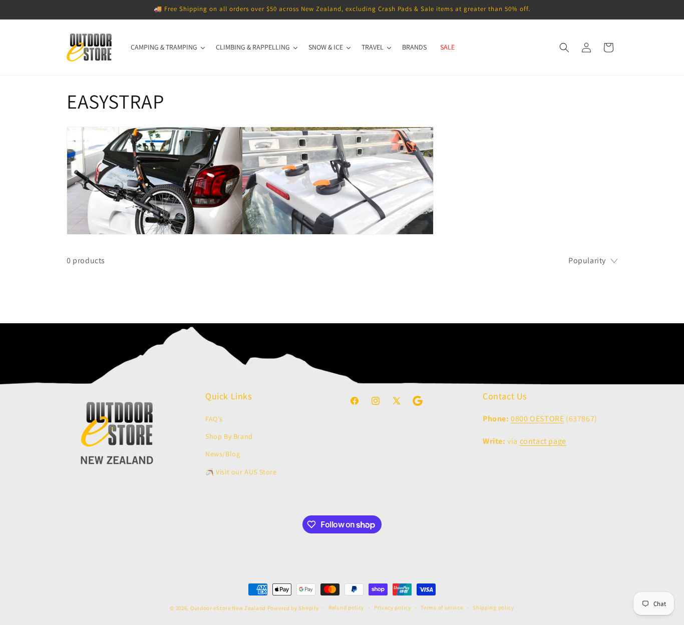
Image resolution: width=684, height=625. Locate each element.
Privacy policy (392, 607)
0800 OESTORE (537, 418)
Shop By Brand (229, 436)
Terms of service (442, 607)
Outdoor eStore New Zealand (228, 607)
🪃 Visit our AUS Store (241, 471)
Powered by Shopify (293, 607)
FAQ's (214, 418)
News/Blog (222, 453)
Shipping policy (493, 607)
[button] (564, 48)
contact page (543, 441)
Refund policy (346, 607)
